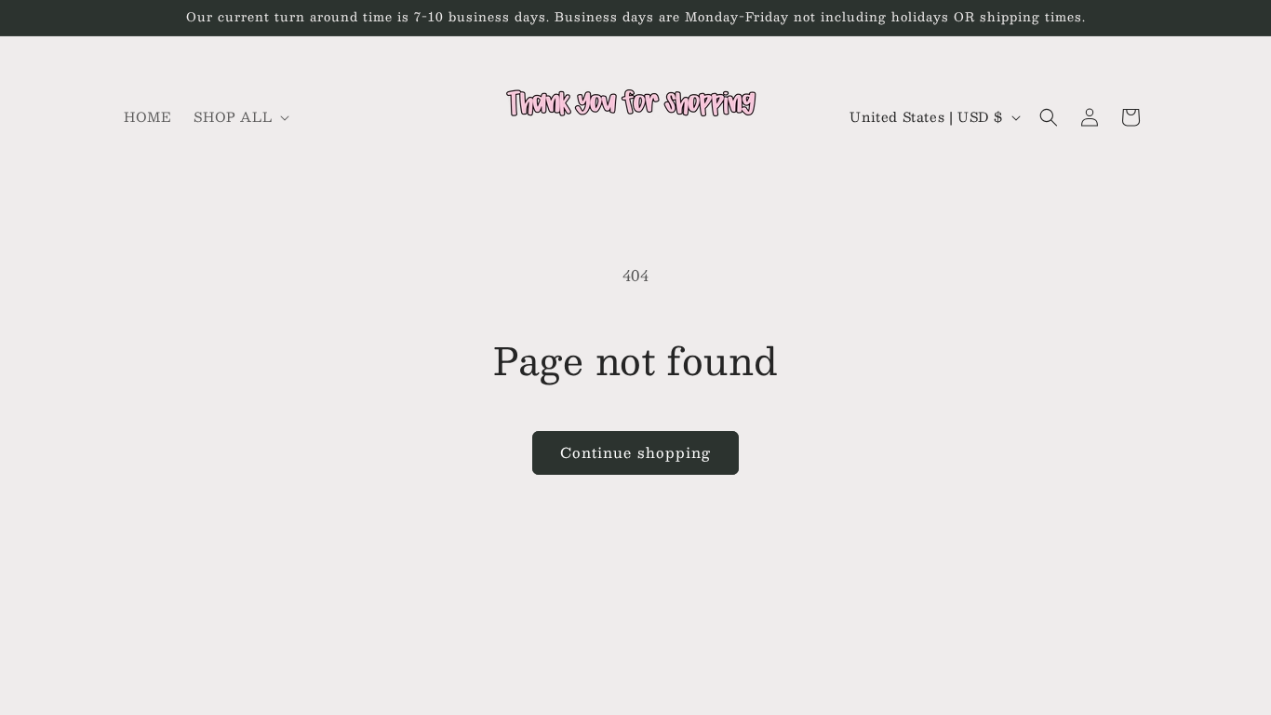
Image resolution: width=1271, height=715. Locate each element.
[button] (239, 116)
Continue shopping (635, 452)
